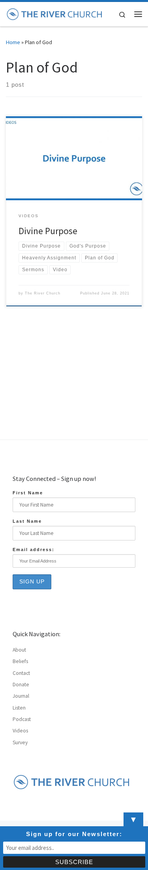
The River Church (42, 293)
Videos (20, 730)
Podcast (22, 719)
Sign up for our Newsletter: (74, 834)
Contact (21, 673)
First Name (28, 492)
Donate (21, 684)
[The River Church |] (54, 13)
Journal (21, 696)
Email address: (33, 549)
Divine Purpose (48, 231)
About (19, 649)
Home (13, 42)
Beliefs (20, 661)
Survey (20, 742)
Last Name (27, 521)
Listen (19, 707)
